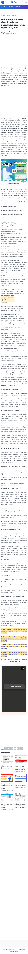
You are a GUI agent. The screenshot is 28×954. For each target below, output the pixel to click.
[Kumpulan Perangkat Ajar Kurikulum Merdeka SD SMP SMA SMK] (14, 2)
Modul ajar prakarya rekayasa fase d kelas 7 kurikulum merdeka (14, 654)
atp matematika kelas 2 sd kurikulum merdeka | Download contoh (7, 766)
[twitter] (8, 748)
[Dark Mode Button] (26, 2)
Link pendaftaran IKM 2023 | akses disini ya (20, 784)
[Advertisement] (14, 51)
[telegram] (15, 748)
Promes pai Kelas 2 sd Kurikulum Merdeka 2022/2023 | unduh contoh (7, 805)
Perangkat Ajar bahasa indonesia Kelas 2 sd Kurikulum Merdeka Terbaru (7, 786)
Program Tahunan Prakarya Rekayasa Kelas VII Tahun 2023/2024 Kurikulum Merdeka (21, 806)
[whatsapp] (11, 748)
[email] (21, 748)
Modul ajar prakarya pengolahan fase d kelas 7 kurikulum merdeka (14, 646)
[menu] (2, 2)
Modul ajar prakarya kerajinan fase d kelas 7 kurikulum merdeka (14, 638)
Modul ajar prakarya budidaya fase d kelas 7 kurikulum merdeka (14, 631)
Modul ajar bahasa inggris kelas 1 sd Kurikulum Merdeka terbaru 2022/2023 (20, 767)
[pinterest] (18, 748)
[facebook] (5, 748)
